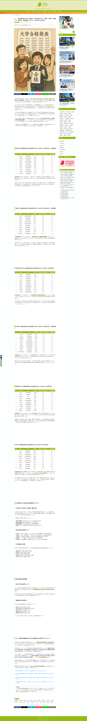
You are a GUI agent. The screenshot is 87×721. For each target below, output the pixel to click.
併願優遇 (69, 113)
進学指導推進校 (62, 130)
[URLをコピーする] (52, 94)
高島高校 (65, 135)
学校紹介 (62, 151)
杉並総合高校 (71, 123)
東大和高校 (66, 125)
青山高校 (48, 701)
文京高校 (61, 121)
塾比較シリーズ (62, 118)
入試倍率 (62, 143)
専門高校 (72, 118)
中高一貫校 (65, 113)
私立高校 (69, 126)
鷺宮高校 (68, 135)
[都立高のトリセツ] (43, 4)
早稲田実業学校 (66, 123)
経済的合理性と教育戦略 (64, 193)
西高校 (44, 701)
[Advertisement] (35, 135)
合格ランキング (26, 700)
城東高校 (39, 700)
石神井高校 (65, 126)
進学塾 (72, 128)
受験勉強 (62, 147)
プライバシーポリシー (41, 717)
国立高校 (35, 700)
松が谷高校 (71, 125)
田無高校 (61, 126)
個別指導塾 (61, 115)
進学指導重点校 (62, 131)
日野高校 (61, 123)
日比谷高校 (28, 701)
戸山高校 (20, 701)
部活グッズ (67, 131)
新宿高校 (24, 701)
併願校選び (62, 141)
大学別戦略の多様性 (64, 192)
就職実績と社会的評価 (64, 196)
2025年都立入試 (62, 111)
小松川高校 (52, 700)
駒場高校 (51, 701)
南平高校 (70, 115)
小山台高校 (47, 700)
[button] (17, 94)
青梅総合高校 (69, 133)
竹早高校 (41, 701)
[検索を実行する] (74, 32)
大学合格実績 (17, 22)
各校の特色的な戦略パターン (65, 191)
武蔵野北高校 (33, 701)
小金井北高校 (16, 701)
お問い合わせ (47, 717)
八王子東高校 (21, 700)
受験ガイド (62, 145)
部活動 (62, 153)
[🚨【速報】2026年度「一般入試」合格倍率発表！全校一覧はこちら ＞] (43, 13)
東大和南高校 (62, 125)
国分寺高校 (31, 700)
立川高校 (37, 701)
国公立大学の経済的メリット (65, 194)
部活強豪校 (71, 131)
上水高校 (61, 113)
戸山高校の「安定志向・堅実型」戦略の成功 (67, 189)
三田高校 (16, 700)
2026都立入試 (68, 111)
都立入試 (61, 133)
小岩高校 (65, 120)
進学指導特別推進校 (68, 130)
